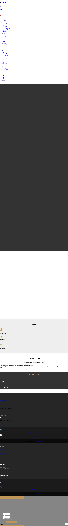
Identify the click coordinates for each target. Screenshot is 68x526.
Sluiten (1, 524)
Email (4, 515)
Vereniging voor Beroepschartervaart (34, 432)
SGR (34, 437)
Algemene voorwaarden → (3, 400)
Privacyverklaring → (2, 449)
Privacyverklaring (7, 518)
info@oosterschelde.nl (3, 2)
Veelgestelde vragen (2, 453)
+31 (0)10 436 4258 (4, 383)
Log (0, 6)
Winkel (1, 9)
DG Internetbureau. (39, 441)
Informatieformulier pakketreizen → (4, 401)
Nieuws (1, 10)
